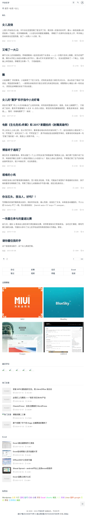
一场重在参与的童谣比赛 (17, 218)
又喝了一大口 (10, 49)
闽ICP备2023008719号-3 (27, 514)
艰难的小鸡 (9, 174)
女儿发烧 (7, 24)
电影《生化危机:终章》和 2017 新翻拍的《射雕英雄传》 (36, 124)
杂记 (3, 41)
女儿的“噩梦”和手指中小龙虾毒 (20, 99)
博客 (38, 497)
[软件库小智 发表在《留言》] (31, 370)
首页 (6, 8)
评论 (6, 500)
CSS (30, 497)
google (77, 497)
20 (82, 141)
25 (82, 41)
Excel (73, 270)
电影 (18, 497)
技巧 (26, 497)
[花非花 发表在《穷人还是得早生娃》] (18, 370)
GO (82, 259)
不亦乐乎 (5, 3)
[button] (73, 2)
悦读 (3, 251)
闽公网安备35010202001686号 (48, 514)
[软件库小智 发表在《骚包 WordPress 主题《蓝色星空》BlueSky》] (24, 370)
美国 (58, 497)
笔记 (12, 273)
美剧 (18, 500)
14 (83, 91)
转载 (53, 273)
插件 (72, 497)
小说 (34, 497)
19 (83, 210)
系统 (63, 497)
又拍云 (66, 514)
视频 (33, 273)
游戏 (22, 497)
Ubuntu (49, 497)
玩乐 (3, 141)
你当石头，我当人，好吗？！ (19, 196)
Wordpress (6, 497)
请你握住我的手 (11, 240)
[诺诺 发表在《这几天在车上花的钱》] (4, 370)
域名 (54, 497)
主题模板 (12, 500)
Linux (67, 497)
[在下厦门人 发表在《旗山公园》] (11, 370)
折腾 (33, 270)
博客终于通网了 (11, 149)
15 (83, 116)
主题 (13, 497)
